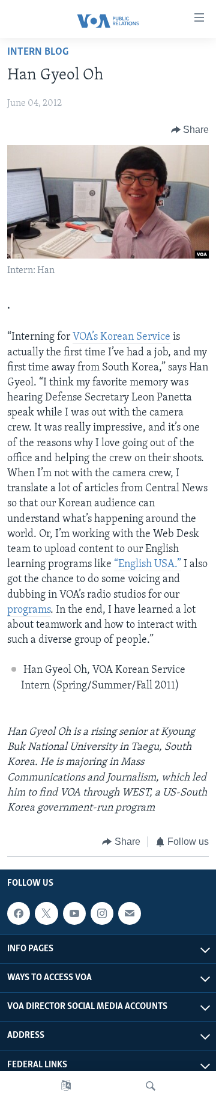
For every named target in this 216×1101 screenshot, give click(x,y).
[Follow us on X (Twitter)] (46, 913)
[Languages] (66, 1086)
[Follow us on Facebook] (18, 913)
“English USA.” (147, 564)
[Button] (190, 130)
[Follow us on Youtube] (74, 913)
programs (28, 610)
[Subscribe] (129, 913)
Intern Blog (37, 52)
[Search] (151, 1086)
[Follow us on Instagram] (102, 913)
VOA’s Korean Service (121, 337)
